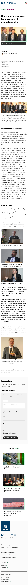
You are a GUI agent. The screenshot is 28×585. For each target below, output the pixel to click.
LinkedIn (3, 565)
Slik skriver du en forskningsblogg (9, 547)
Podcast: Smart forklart (7, 555)
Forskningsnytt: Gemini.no (8, 557)
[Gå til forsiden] (8, 535)
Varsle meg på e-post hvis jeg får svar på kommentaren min (12, 412)
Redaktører (3, 576)
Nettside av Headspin (5, 581)
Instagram (4, 567)
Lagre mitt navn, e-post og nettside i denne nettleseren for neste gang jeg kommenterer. (14, 433)
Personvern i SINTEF (5, 577)
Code (6, 401)
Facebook (4, 562)
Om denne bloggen (6, 545)
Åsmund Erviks (5, 148)
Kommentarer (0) (5, 66)
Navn (4, 416)
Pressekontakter (4, 579)
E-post (4, 423)
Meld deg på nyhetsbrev (7, 552)
